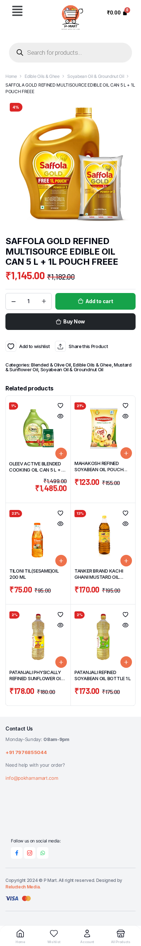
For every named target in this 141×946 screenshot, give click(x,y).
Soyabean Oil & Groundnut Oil (95, 76)
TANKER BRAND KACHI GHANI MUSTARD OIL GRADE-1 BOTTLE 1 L (98, 577)
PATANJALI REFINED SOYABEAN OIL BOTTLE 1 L (102, 675)
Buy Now (74, 321)
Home (11, 76)
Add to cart (99, 301)
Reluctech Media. (23, 887)
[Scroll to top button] (129, 913)
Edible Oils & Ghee (42, 76)
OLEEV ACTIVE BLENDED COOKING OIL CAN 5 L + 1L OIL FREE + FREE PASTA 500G (37, 473)
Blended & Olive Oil (51, 365)
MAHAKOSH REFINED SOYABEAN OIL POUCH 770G (98, 469)
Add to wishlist (10, 346)
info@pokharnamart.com (31, 778)
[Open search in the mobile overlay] (70, 52)
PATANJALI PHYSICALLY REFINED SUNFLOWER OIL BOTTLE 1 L (36, 678)
